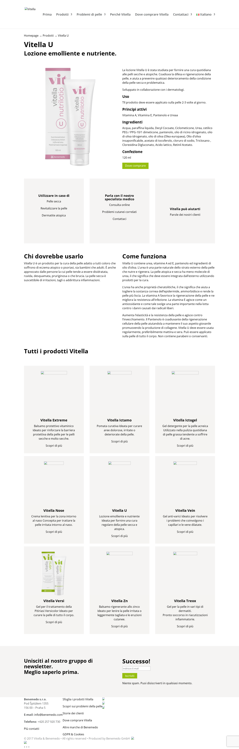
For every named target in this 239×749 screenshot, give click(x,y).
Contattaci (180, 14)
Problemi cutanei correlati (119, 212)
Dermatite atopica (54, 215)
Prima (47, 14)
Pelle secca (54, 201)
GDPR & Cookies (73, 734)
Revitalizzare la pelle (54, 208)
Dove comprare (135, 166)
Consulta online (119, 205)
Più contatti (31, 729)
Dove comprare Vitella (151, 14)
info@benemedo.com (48, 715)
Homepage (31, 35)
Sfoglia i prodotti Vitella (78, 699)
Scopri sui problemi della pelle (82, 706)
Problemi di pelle (89, 14)
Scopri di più (54, 446)
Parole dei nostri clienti (185, 215)
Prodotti (62, 14)
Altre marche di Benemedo (80, 727)
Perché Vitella (120, 14)
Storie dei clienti (73, 713)
